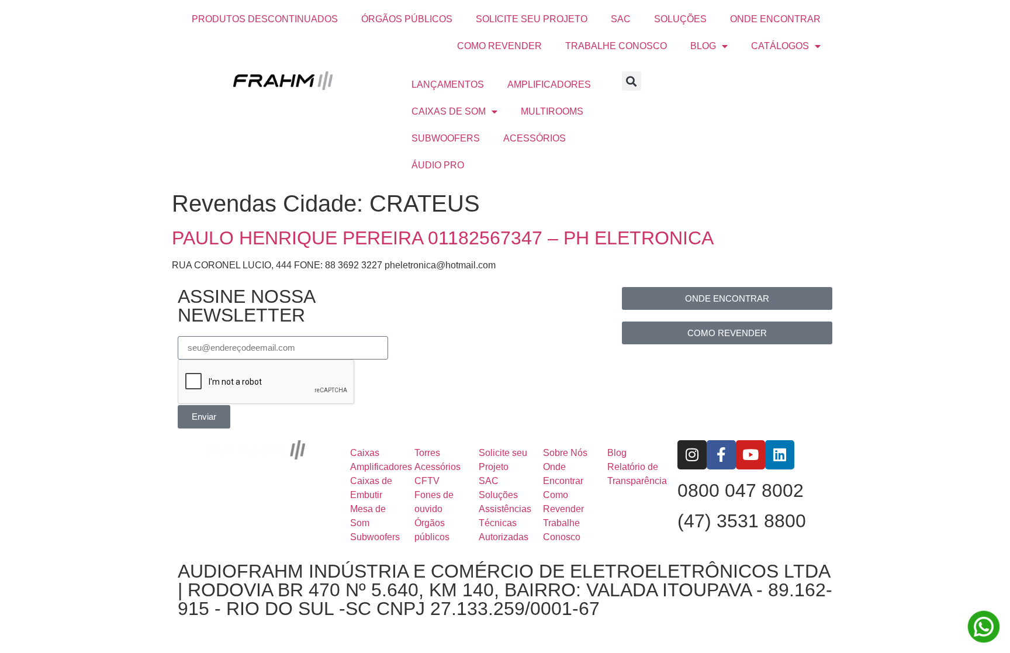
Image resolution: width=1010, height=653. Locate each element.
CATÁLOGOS (780, 46)
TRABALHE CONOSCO (616, 46)
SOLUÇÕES (680, 19)
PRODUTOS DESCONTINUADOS (265, 19)
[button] (631, 81)
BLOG (703, 46)
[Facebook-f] (721, 454)
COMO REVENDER (499, 46)
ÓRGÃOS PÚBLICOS (406, 19)
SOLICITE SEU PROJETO (531, 19)
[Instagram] (692, 454)
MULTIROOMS (552, 111)
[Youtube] (750, 454)
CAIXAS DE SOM (448, 111)
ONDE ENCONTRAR (775, 19)
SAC (621, 19)
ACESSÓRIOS (534, 138)
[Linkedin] (779, 454)
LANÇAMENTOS (447, 84)
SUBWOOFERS (445, 138)
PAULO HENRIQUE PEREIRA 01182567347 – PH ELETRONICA (443, 237)
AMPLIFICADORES (549, 84)
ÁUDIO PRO (437, 165)
